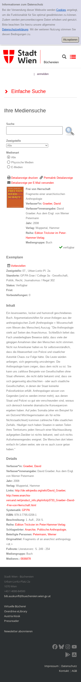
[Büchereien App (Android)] (67, 655)
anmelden (43, 74)
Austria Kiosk (12, 616)
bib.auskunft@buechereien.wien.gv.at (27, 596)
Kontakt (64, 671)
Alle (13, 157)
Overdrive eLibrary (15, 611)
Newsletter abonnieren (18, 631)
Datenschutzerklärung (15, 29)
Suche (10, 123)
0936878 (26, 558)
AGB (74, 671)
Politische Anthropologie (51, 529)
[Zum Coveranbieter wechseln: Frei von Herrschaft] (15, 197)
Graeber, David (52, 203)
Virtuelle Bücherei (15, 606)
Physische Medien (22, 162)
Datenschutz (69, 666)
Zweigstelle (13, 140)
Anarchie (30, 529)
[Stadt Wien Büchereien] (31, 56)
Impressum (51, 666)
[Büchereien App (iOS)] (74, 655)
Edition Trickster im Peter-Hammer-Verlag (40, 524)
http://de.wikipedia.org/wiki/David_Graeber (40, 490)
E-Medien (17, 167)
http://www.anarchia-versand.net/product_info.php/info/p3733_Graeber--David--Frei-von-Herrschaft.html (40, 500)
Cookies (61, 9)
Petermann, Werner (44, 534)
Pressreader (11, 621)
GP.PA (26, 510)
